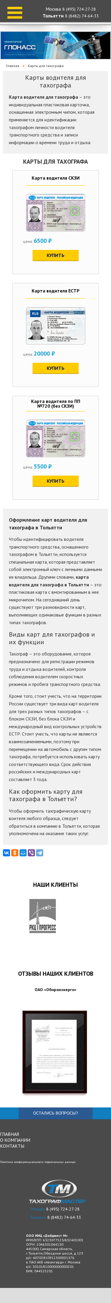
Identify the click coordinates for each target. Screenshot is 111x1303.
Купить (56, 255)
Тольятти (53, 16)
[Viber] (31, 852)
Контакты (12, 1146)
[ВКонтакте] (6, 852)
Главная (9, 1134)
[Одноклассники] (14, 852)
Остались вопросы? (55, 1113)
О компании (15, 1140)
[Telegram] (39, 852)
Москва (53, 9)
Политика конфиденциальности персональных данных (37, 1162)
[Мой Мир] (23, 852)
